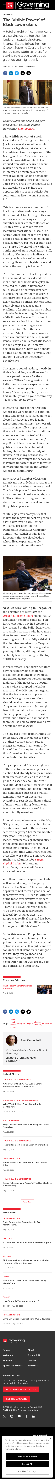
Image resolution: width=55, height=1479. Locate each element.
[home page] (28, 5)
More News (27, 1202)
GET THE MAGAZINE (16, 1399)
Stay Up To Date (11, 1375)
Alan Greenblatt (31, 1040)
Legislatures (48, 1023)
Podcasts (7, 1360)
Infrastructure (11, 1158)
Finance (7, 1277)
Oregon (29, 1023)
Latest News (11, 1074)
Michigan (21, 1023)
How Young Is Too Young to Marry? (21, 1301)
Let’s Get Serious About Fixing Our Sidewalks (26, 1318)
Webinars (8, 1355)
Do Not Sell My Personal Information (20, 1410)
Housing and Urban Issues (17, 1080)
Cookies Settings (27, 1471)
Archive (7, 1256)
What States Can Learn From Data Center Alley (25, 1163)
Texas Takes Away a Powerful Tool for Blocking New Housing (27, 1184)
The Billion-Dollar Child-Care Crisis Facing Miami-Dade (24, 1282)
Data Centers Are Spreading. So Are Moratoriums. (21, 1223)
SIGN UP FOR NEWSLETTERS (21, 1389)
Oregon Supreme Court (18, 615)
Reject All (27, 1464)
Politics (8, 14)
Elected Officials (37, 1023)
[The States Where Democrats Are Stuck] (44, 989)
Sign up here (26, 128)
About (31, 1350)
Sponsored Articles (12, 1365)
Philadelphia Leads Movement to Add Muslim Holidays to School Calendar (26, 1261)
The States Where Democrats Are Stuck (17, 987)
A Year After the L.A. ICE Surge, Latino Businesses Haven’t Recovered (23, 1085)
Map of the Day (11, 1120)
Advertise (33, 1365)
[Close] (50, 1438)
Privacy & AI (34, 1355)
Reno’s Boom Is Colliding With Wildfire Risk (25, 1144)
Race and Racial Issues (13, 1023)
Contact (32, 1360)
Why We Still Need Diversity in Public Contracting (22, 1105)
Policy (6, 1297)
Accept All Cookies (27, 1456)
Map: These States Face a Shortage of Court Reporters (26, 1125)
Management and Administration (21, 1100)
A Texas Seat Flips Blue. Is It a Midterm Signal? (27, 1242)
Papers (6, 1350)
